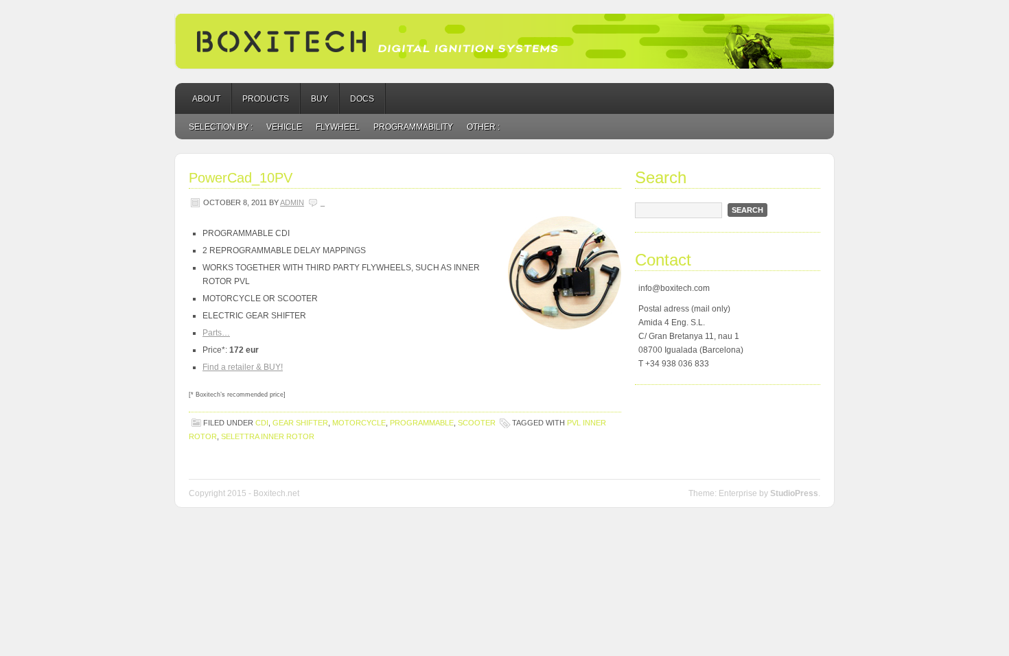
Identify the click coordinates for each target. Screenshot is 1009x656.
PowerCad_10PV (240, 177)
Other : (483, 127)
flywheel (338, 127)
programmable (422, 423)
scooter (477, 423)
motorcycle (359, 423)
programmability (413, 127)
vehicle (284, 127)
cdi (261, 423)
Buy (319, 99)
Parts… (216, 333)
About (206, 99)
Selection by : (221, 127)
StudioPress (794, 493)
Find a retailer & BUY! (242, 367)
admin (292, 202)
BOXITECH (504, 41)
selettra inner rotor (267, 436)
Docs (362, 99)
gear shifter (300, 423)
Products (265, 99)
